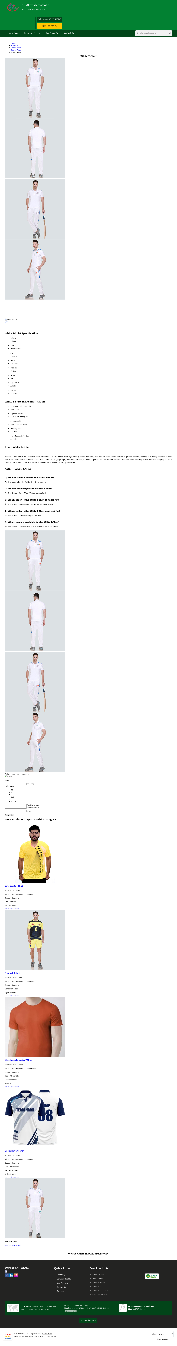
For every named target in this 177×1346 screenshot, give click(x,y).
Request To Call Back (13, 1245)
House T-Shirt (97, 1278)
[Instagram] (16, 1276)
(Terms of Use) (47, 1334)
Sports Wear (16, 48)
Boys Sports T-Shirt (14, 886)
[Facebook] (7, 1276)
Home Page (13, 33)
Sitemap (60, 1291)
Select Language (162, 1339)
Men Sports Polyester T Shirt (18, 1060)
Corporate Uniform (99, 1294)
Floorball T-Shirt (12, 973)
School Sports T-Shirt (100, 1290)
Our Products (52, 33)
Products (14, 45)
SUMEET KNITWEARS (35, 7)
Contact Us (69, 33)
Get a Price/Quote (12, 908)
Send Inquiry (51, 25)
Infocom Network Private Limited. (45, 1336)
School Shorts (97, 1286)
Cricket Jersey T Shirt (14, 1151)
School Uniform (98, 1274)
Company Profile (32, 33)
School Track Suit (98, 1282)
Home (13, 43)
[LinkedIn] (11, 1276)
